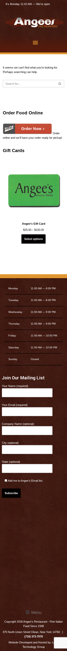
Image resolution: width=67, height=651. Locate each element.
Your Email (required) (15, 404)
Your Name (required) (15, 386)
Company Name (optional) (18, 423)
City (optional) (10, 442)
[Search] (60, 83)
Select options (33, 238)
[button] (35, 42)
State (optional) (11, 461)
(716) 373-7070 (33, 636)
